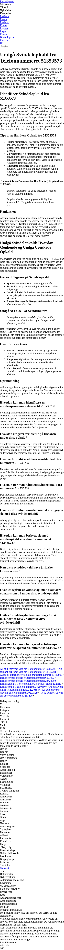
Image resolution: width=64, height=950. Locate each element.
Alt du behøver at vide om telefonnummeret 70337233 (28, 668)
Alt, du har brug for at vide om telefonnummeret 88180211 (31, 670)
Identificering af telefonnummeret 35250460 (23, 686)
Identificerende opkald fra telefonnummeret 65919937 (28, 677)
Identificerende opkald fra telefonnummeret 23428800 (28, 680)
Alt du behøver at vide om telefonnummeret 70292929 (30, 691)
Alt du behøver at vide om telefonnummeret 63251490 (31, 694)
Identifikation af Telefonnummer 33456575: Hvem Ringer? (30, 683)
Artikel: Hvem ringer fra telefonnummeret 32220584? (31, 688)
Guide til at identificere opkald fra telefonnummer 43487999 (31, 674)
